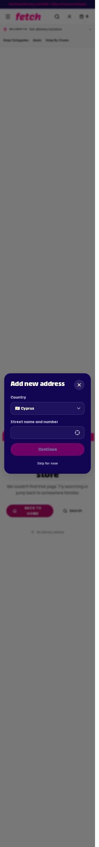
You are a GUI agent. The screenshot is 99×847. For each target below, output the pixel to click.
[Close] (79, 385)
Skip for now (47, 463)
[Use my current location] (77, 432)
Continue (47, 449)
